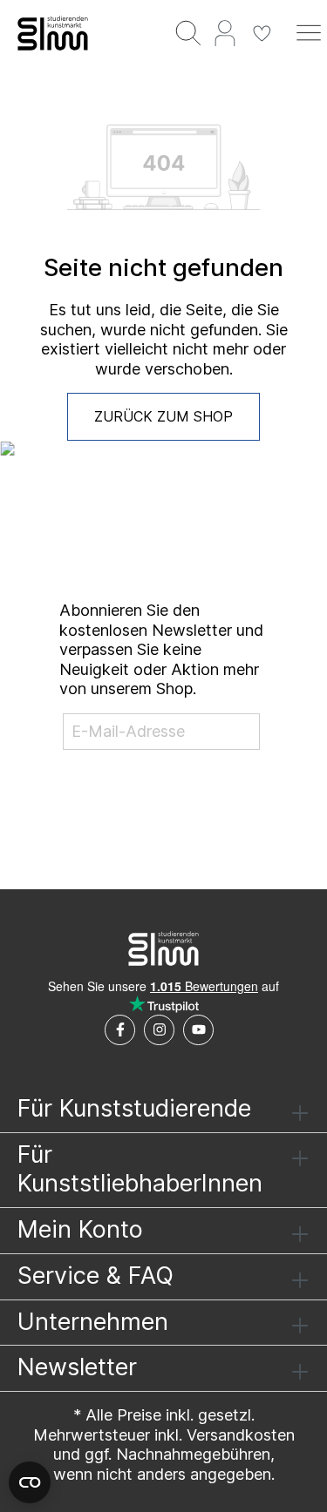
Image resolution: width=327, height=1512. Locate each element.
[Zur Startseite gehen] (54, 33)
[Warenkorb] (285, 23)
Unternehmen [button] (92, 1321)
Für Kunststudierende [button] (134, 1108)
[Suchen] (188, 32)
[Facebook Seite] (120, 1030)
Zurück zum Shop (163, 416)
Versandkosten (241, 1435)
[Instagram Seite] (159, 1030)
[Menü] (308, 32)
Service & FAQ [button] (95, 1275)
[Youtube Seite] (198, 1030)
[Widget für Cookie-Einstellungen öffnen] (30, 1482)
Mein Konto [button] (80, 1229)
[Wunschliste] (261, 32)
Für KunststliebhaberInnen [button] (139, 1169)
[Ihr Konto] (225, 32)
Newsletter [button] (77, 1367)
